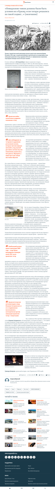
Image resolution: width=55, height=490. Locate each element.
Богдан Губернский (9, 17)
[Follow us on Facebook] (6, 457)
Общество (15, 409)
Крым (14, 436)
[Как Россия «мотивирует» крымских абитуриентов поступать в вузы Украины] (8, 411)
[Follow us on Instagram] (15, 457)
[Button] (35, 23)
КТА (22, 488)
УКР (33, 488)
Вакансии (30, 481)
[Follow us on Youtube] (12, 457)
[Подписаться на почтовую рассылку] (34, 457)
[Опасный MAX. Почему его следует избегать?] (8, 445)
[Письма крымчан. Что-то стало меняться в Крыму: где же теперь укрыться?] (8, 430)
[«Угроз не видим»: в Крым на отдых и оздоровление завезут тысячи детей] (32, 430)
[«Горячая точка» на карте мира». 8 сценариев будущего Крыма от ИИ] (8, 437)
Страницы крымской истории (14, 5)
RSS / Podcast (31, 468)
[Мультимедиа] (10, 488)
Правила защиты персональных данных (37, 483)
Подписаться (8, 471)
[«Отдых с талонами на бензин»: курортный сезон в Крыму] (8, 421)
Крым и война (40, 400)
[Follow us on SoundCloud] (24, 457)
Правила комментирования (11, 481)
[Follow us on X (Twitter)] (9, 457)
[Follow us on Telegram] (21, 457)
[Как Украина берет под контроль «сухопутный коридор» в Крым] (8, 402)
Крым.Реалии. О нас (9, 478)
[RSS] (28, 457)
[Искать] (45, 488)
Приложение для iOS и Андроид (12, 468)
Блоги (14, 428)
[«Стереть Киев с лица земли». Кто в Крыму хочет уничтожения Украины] (32, 402)
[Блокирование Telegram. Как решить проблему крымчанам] (32, 437)
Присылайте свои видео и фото (12, 465)
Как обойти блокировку (33, 471)
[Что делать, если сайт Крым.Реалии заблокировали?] (32, 445)
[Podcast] (31, 457)
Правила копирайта (9, 483)
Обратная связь (31, 478)
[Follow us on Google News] (18, 457)
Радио (29, 465)
